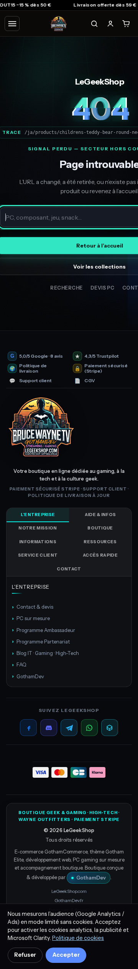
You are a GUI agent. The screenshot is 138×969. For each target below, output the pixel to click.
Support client (35, 380)
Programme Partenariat (41, 641)
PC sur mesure (31, 618)
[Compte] (110, 23)
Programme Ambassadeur (43, 630)
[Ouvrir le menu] (12, 23)
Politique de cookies (78, 938)
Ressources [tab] (100, 541)
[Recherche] (94, 23)
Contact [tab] (69, 569)
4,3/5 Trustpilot (101, 356)
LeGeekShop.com (69, 891)
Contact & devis (32, 607)
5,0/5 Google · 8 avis (41, 356)
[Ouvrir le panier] (126, 23)
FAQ (19, 664)
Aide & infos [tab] (100, 514)
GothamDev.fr (69, 900)
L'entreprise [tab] (38, 514)
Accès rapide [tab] (100, 555)
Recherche (66, 288)
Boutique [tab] (100, 528)
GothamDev (28, 676)
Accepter (66, 954)
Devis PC (102, 288)
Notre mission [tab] (37, 528)
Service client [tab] (38, 555)
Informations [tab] (37, 541)
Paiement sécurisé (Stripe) (106, 368)
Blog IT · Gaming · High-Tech (45, 653)
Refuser (25, 954)
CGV (89, 380)
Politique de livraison (33, 368)
